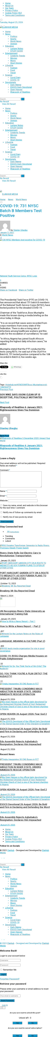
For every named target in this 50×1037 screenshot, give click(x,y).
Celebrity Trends (17, 56)
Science (8, 75)
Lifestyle (9, 65)
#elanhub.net (11, 384)
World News (15, 41)
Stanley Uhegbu (20, 230)
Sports (13, 39)
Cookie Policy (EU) (13, 13)
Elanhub (10, 850)
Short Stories (16, 63)
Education (9, 46)
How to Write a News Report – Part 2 (20, 626)
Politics (13, 36)
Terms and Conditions (15, 15)
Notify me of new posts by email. (18, 517)
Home (8, 3)
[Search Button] (22, 99)
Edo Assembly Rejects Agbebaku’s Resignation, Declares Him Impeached (20, 743)
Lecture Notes (16, 48)
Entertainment (11, 53)
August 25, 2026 (7, 775)
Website (4, 500)
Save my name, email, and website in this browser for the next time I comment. (24, 506)
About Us (9, 5)
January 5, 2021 (7, 232)
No (33, 1023)
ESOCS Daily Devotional (21, 87)
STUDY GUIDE (16, 51)
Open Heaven (16, 89)
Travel (13, 72)
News (7, 34)
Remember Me (9, 970)
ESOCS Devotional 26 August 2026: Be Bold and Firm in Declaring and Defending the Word (25, 730)
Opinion (13, 43)
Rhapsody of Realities (20, 92)
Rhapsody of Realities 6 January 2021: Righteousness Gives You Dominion (21, 447)
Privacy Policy (11, 10)
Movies (13, 58)
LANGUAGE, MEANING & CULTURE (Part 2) (22, 641)
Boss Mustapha (35, 384)
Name (3, 491)
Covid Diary (15, 77)
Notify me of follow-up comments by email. (22, 512)
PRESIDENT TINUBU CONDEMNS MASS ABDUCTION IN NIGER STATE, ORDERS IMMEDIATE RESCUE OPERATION (21, 691)
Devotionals (10, 82)
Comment (5, 470)
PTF (9, 387)
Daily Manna (15, 85)
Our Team (9, 8)
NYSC (4, 387)
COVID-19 (14, 80)
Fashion (13, 68)
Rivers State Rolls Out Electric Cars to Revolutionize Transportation (20, 554)
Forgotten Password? (9, 979)
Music (13, 60)
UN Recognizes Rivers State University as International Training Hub (22, 612)
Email (3, 496)
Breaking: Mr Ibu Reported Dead (17, 590)
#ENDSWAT (22, 384)
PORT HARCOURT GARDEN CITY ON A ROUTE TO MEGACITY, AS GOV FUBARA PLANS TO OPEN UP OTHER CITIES (24, 575)
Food (12, 70)
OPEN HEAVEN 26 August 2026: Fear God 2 (23, 714)
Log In (5, 1005)
